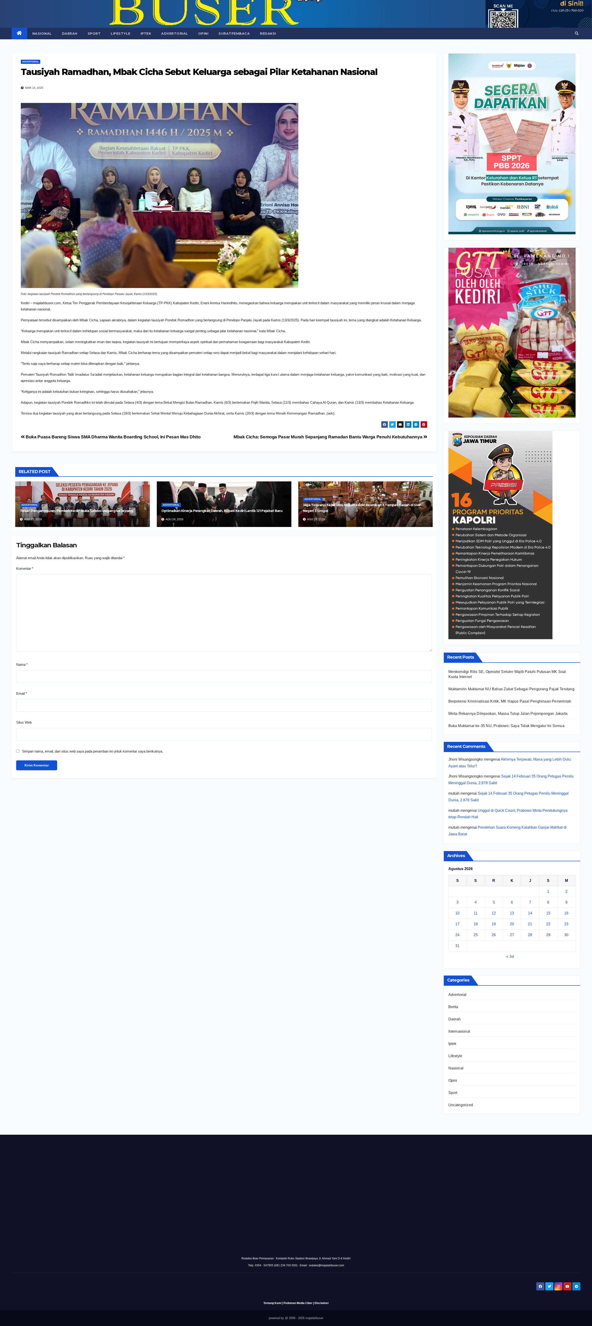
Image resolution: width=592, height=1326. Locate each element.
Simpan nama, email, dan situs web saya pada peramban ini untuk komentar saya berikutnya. (92, 751)
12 (494, 913)
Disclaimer (321, 1303)
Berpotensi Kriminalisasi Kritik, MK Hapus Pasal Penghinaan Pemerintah (509, 701)
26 (494, 935)
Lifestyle (120, 33)
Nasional (42, 33)
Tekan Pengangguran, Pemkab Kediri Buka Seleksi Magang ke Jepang (76, 511)
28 (530, 935)
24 (457, 935)
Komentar (24, 568)
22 (548, 924)
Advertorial (174, 33)
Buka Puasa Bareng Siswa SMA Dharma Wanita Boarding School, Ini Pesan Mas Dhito (112, 436)
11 (476, 913)
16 (566, 913)
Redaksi (268, 33)
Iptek (146, 33)
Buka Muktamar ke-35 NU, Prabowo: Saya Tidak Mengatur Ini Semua (506, 726)
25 (476, 935)
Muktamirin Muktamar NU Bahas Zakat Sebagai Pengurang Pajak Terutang (511, 689)
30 (566, 935)
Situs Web (24, 722)
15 (548, 913)
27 (512, 935)
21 (530, 924)
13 (512, 913)
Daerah (69, 33)
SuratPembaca (234, 33)
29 (548, 935)
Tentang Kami (272, 1303)
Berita (453, 1007)
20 (512, 924)
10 (457, 913)
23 (566, 924)
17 (457, 924)
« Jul (510, 956)
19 (494, 924)
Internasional (459, 1031)
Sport (94, 33)
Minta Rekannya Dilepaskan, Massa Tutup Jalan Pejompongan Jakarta (508, 714)
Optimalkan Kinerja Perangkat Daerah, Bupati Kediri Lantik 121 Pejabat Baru (221, 511)
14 (530, 913)
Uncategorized (460, 1105)
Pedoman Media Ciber (298, 1303)
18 (476, 924)
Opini (203, 33)
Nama (22, 664)
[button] (577, 33)
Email (21, 693)
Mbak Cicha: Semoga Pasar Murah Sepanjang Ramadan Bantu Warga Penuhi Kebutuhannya (328, 436)
